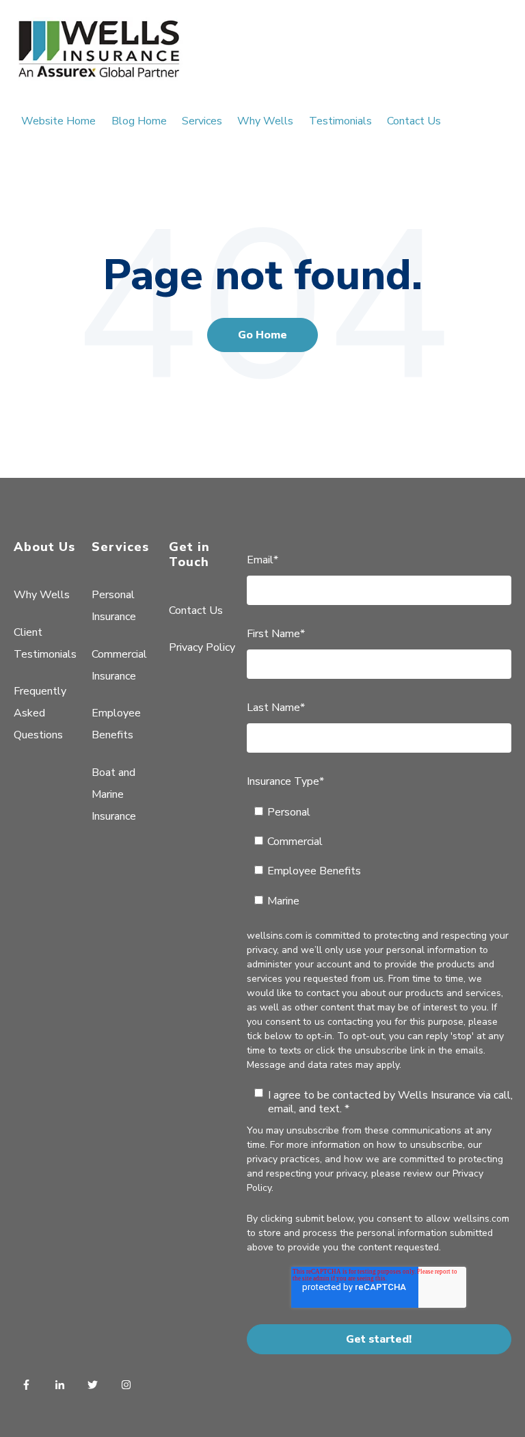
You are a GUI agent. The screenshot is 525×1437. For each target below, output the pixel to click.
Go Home (262, 335)
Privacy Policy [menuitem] (202, 647)
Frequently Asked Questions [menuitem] (40, 713)
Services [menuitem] (202, 121)
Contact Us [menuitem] (414, 121)
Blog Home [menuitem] (139, 121)
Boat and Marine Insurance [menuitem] (114, 794)
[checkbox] (379, 856)
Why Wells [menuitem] (265, 121)
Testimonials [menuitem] (340, 121)
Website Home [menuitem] (58, 121)
